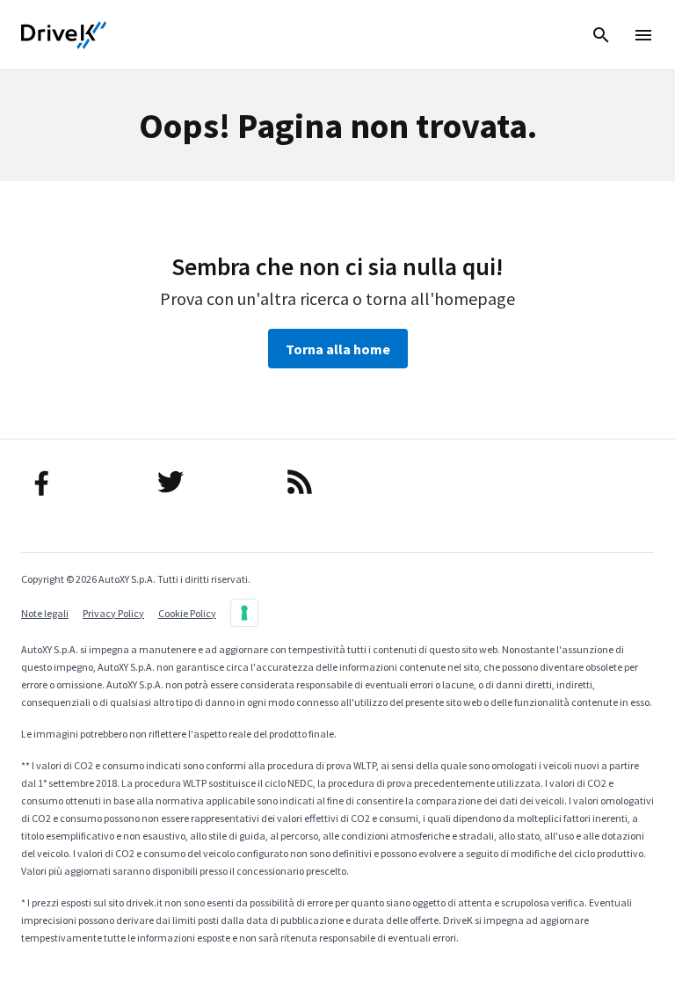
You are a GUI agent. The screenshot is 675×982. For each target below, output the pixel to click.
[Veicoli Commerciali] (64, 35)
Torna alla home (338, 349)
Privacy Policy (113, 613)
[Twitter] (208, 482)
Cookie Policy (187, 613)
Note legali (45, 613)
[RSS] (337, 482)
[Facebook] (80, 482)
